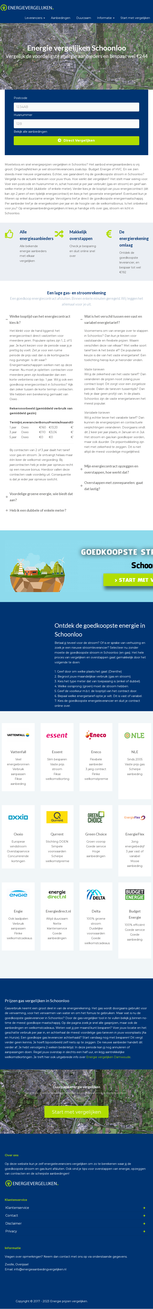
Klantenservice (17, 1207)
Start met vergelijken (135, 18)
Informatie (105, 18)
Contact (11, 1215)
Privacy (11, 1231)
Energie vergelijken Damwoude (108, 1057)
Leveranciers (34, 18)
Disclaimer (13, 1223)
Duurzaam (83, 18)
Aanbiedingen (60, 18)
